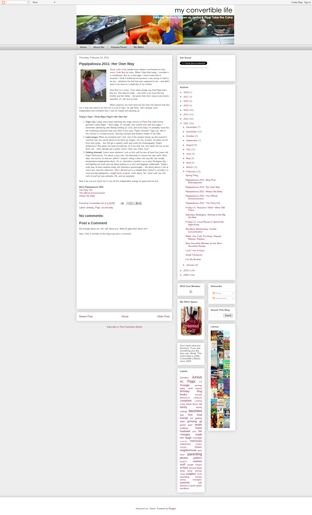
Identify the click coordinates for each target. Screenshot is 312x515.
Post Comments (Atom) (131, 327)
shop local (186, 470)
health (198, 424)
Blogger (172, 508)
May (188, 158)
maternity (183, 441)
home (198, 428)
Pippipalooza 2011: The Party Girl (203, 203)
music (198, 447)
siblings (198, 471)
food (199, 414)
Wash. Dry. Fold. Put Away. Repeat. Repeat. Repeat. (204, 237)
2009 (186, 275)
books (183, 394)
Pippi (97, 207)
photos (184, 457)
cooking (198, 401)
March (189, 167)
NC (182, 381)
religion (198, 465)
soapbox (191, 473)
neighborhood (188, 450)
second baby (107, 207)
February (191, 171)
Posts (218, 293)
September (192, 140)
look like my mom (125, 72)
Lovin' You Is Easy (195, 250)
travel (192, 485)
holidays (184, 428)
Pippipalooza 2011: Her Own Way (203, 187)
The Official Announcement (92, 193)
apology (198, 385)
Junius (197, 377)
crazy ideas (186, 404)
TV (200, 381)
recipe (190, 464)
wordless (184, 488)
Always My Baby (87, 196)
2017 (186, 96)
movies (183, 447)
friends (184, 418)
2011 (186, 123)
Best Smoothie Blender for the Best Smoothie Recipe (204, 244)
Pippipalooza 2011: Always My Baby (204, 191)
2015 (186, 105)
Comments (221, 298)
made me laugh (191, 436)
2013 (186, 114)
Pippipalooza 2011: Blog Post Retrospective (200, 181)
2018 (186, 92)
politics (197, 457)
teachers (184, 485)
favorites (195, 411)
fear (182, 415)
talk (200, 482)
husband (185, 431)
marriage (197, 438)
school (184, 467)
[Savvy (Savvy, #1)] (227, 398)
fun (191, 418)
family (183, 407)
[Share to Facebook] (137, 203)
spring (183, 480)
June (189, 153)
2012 (186, 118)
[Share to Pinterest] (140, 203)
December (192, 127)
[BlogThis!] (131, 203)
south (199, 474)
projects (183, 461)
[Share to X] (134, 203)
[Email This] (128, 203)
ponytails (130, 176)
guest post (186, 425)
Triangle (184, 385)
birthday (90, 207)
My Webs (139, 47)
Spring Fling (192, 175)
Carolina (184, 377)
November (192, 131)
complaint (186, 400)
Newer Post (86, 316)
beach (199, 388)
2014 (186, 110)
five (190, 414)
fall (200, 404)
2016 (186, 101)
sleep (182, 474)
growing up (194, 421)
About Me (98, 47)
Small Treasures (194, 255)
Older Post (163, 316)
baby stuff (186, 388)
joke (194, 431)
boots (119, 173)
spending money (191, 477)
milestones (185, 444)
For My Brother (193, 259)
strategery (197, 480)
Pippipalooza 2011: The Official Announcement (201, 197)
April (188, 162)
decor (195, 404)
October (190, 136)
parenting (194, 454)
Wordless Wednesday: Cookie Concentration (201, 230)
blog (199, 391)
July (188, 149)
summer (185, 482)
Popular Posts (119, 47)
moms (199, 444)
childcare (198, 398)
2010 (186, 270)
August (190, 145)
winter (199, 485)
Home (83, 47)
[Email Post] (122, 203)
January (190, 265)
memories (196, 441)
